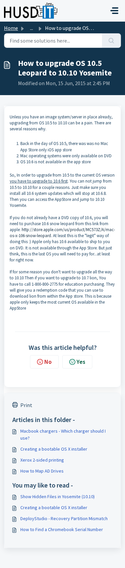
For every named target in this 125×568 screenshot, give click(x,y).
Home (11, 28)
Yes (81, 361)
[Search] (111, 40)
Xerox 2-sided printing (42, 460)
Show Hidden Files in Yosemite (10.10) (57, 496)
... (31, 28)
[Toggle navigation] (114, 11)
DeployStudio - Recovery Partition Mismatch (64, 518)
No (48, 361)
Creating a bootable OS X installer (53, 449)
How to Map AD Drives (42, 471)
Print (26, 405)
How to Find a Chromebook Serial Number (61, 529)
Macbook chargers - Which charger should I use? (63, 434)
